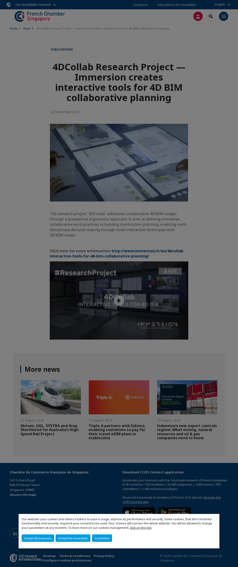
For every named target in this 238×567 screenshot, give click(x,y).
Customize (102, 538)
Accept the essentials (73, 538)
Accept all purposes (38, 538)
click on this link (141, 528)
